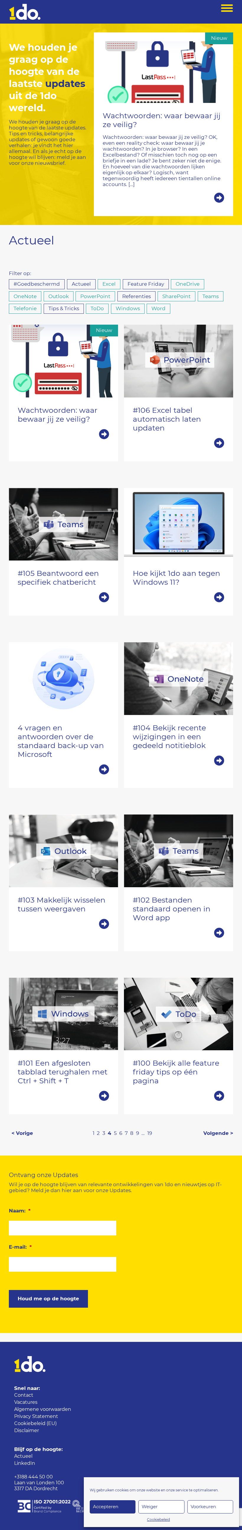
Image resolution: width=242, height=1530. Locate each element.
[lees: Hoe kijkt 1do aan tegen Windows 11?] (178, 598)
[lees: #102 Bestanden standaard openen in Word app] (178, 933)
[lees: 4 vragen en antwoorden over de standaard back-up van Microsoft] (63, 770)
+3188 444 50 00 (33, 1477)
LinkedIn (24, 1463)
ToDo (97, 308)
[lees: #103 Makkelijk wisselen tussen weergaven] (63, 925)
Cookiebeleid (158, 1519)
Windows (128, 308)
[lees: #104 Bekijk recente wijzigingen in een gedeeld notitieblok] (178, 761)
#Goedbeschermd (37, 284)
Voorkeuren (203, 1507)
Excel (109, 284)
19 (149, 1133)
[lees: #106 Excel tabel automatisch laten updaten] (178, 444)
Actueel (81, 284)
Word (158, 308)
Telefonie (25, 308)
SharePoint (176, 296)
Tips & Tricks (63, 308)
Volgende (216, 1133)
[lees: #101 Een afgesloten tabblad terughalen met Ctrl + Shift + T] (63, 1096)
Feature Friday (145, 284)
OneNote (25, 296)
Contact (23, 1395)
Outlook (58, 296)
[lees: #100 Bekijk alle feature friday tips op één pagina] (178, 1096)
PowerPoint (95, 296)
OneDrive (188, 284)
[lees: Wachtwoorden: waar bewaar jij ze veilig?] (163, 198)
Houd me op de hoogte (48, 1298)
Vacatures (25, 1402)
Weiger (150, 1507)
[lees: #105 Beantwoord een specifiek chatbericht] (63, 598)
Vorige (24, 1133)
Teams (210, 296)
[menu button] (227, 12)
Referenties (136, 296)
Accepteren (105, 1507)
